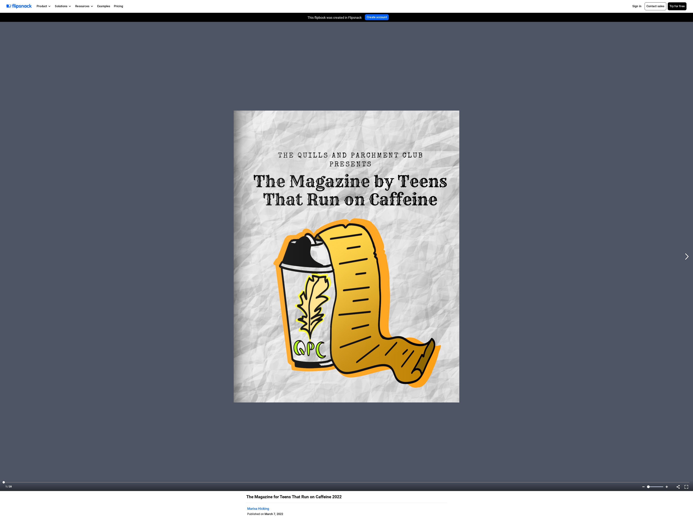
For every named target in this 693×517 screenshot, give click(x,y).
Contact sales (655, 6)
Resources (82, 6)
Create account (377, 17)
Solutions (61, 6)
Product (42, 6)
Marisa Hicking (258, 509)
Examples (103, 6)
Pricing (118, 6)
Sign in (636, 6)
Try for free (677, 6)
